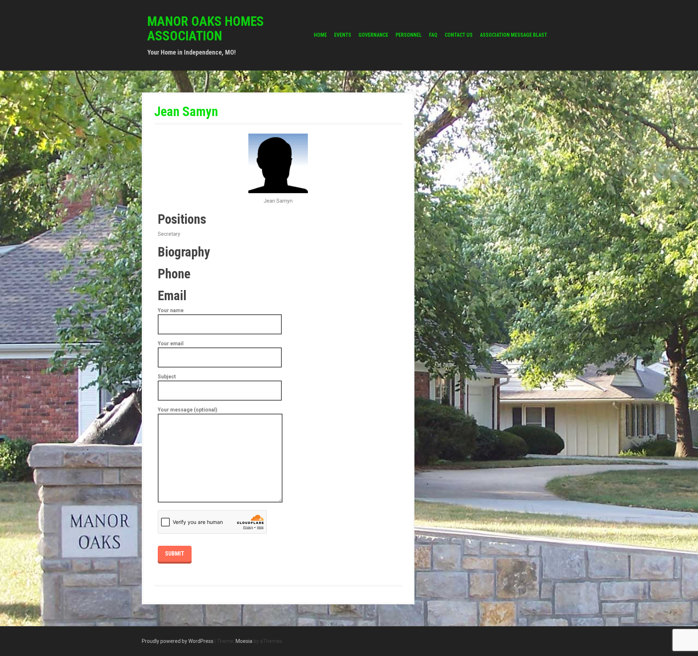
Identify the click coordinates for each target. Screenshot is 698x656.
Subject (167, 376)
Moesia (244, 641)
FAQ (433, 35)
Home (320, 35)
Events (342, 35)
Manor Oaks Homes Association (205, 29)
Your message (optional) (187, 410)
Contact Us (459, 35)
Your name (171, 310)
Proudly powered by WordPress (177, 641)
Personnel (409, 35)
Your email (171, 343)
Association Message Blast (513, 35)
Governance (373, 35)
